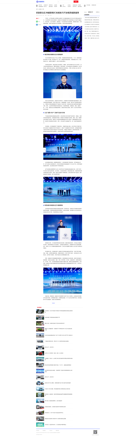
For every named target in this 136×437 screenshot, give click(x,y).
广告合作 (50, 430)
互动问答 (69, 6)
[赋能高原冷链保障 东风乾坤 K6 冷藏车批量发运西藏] (40, 419)
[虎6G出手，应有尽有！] (40, 347)
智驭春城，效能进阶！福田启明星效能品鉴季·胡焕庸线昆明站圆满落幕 (58, 395)
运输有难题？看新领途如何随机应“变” (52, 317)
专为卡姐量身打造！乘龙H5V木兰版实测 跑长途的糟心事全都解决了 (96, 24)
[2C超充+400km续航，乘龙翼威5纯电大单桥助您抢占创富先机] (40, 389)
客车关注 (45, 6)
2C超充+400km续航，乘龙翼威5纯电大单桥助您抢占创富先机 (57, 388)
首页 (37, 9)
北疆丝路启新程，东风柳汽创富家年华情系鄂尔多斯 (55, 406)
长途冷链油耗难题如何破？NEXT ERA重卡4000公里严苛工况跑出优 (58, 335)
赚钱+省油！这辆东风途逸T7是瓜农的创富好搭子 (55, 323)
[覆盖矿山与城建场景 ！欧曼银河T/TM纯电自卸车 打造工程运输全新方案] (40, 329)
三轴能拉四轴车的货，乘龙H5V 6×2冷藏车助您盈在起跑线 (57, 341)
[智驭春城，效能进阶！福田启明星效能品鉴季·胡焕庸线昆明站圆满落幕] (40, 395)
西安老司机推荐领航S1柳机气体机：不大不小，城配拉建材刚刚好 (58, 365)
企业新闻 (40, 9)
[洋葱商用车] (40, 1)
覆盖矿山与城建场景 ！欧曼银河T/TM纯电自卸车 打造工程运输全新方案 (58, 329)
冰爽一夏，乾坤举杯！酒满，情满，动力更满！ (54, 353)
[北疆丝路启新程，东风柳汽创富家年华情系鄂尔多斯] (40, 407)
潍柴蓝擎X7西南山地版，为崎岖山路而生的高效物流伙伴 (94, 19)
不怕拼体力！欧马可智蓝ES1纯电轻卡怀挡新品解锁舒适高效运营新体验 (59, 311)
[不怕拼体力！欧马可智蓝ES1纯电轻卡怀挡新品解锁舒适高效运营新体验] (40, 311)
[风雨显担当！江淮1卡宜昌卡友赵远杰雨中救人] (40, 413)
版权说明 (57, 430)
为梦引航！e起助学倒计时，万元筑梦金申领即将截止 (55, 424)
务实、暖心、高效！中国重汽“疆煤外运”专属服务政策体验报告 (95, 31)
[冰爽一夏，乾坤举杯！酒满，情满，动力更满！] (40, 353)
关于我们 (37, 430)
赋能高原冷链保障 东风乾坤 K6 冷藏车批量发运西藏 (55, 418)
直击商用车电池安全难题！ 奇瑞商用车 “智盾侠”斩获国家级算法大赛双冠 (58, 371)
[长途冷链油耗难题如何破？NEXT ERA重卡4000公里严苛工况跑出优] (40, 335)
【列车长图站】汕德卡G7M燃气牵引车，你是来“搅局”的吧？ (95, 26)
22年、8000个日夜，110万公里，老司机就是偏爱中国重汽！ (95, 35)
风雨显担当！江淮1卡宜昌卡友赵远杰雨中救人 (54, 412)
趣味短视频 (51, 6)
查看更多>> (98, 12)
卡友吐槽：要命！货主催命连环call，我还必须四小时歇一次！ (95, 33)
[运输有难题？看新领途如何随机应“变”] (40, 317)
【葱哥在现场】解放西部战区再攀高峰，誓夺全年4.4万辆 (94, 17)
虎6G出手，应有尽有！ (49, 347)
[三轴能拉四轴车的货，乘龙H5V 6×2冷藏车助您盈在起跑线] (40, 341)
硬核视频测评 (41, 6)
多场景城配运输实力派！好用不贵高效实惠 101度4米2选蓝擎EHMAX (96, 22)
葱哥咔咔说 (74, 6)
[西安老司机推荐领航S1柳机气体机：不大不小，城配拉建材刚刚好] (40, 365)
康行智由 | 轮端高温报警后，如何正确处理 (53, 400)
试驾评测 (55, 6)
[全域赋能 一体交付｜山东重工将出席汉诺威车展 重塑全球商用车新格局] (40, 359)
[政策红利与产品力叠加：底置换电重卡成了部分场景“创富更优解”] (40, 383)
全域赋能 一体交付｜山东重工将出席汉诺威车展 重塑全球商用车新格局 (59, 359)
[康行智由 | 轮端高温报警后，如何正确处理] (40, 401)
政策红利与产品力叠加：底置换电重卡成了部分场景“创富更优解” (58, 382)
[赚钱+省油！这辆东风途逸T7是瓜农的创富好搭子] (40, 323)
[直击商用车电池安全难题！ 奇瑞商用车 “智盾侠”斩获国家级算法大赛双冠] (40, 371)
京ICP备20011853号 (39, 434)
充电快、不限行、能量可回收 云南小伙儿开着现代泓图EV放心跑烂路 (96, 38)
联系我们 (44, 430)
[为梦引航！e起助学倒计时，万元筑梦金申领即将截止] (40, 424)
